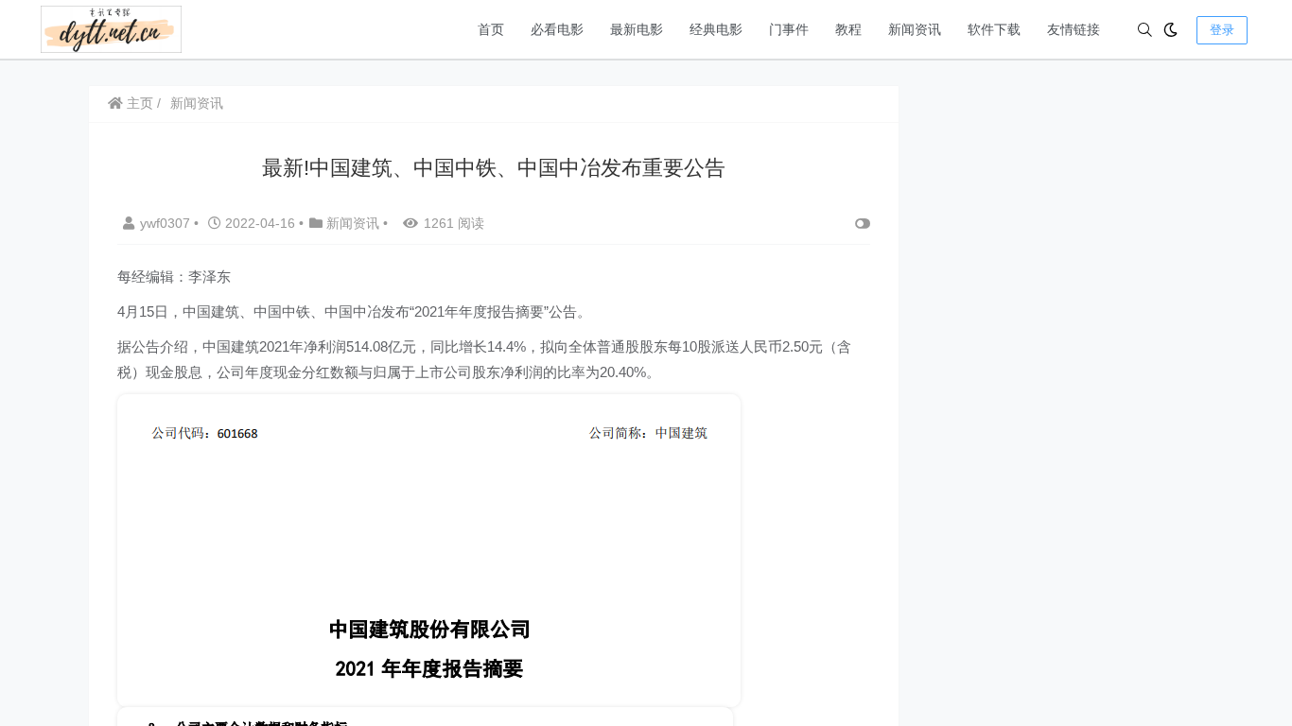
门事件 (789, 29)
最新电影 (636, 29)
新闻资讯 (914, 29)
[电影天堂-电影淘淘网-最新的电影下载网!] (111, 28)
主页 (138, 103)
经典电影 (716, 29)
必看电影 (557, 29)
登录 (1222, 30)
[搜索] (1145, 30)
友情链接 (1073, 29)
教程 (848, 29)
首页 (491, 29)
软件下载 (994, 29)
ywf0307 (167, 223)
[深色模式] (1170, 30)
